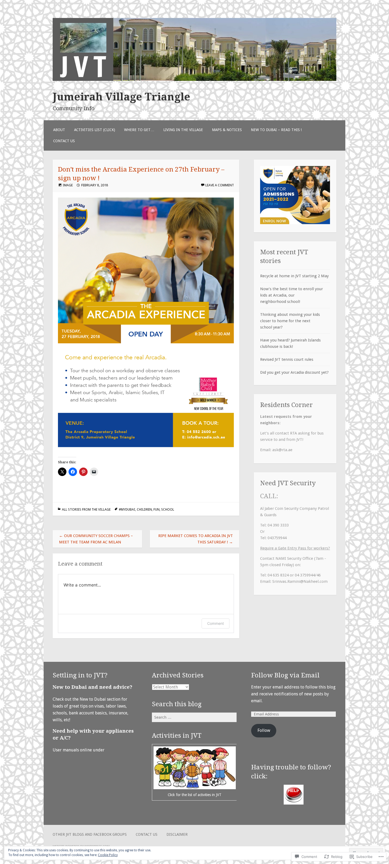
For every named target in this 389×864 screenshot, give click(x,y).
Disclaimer (177, 834)
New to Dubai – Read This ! (276, 130)
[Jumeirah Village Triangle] (194, 79)
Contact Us (64, 141)
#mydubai (127, 509)
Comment (215, 623)
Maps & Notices (227, 130)
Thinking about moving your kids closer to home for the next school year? (290, 321)
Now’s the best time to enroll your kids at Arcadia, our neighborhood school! (291, 295)
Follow (263, 730)
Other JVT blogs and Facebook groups (90, 834)
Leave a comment (219, 185)
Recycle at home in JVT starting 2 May (294, 276)
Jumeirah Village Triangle (121, 97)
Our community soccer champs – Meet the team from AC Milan (96, 538)
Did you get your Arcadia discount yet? (294, 372)
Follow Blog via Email (285, 675)
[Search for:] (194, 717)
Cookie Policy (108, 855)
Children (144, 509)
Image (68, 185)
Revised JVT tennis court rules (286, 359)
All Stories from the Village (86, 509)
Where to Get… (139, 130)
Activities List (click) (94, 130)
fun (156, 509)
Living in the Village (183, 130)
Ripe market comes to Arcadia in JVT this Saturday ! (195, 538)
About (59, 130)
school (167, 509)
